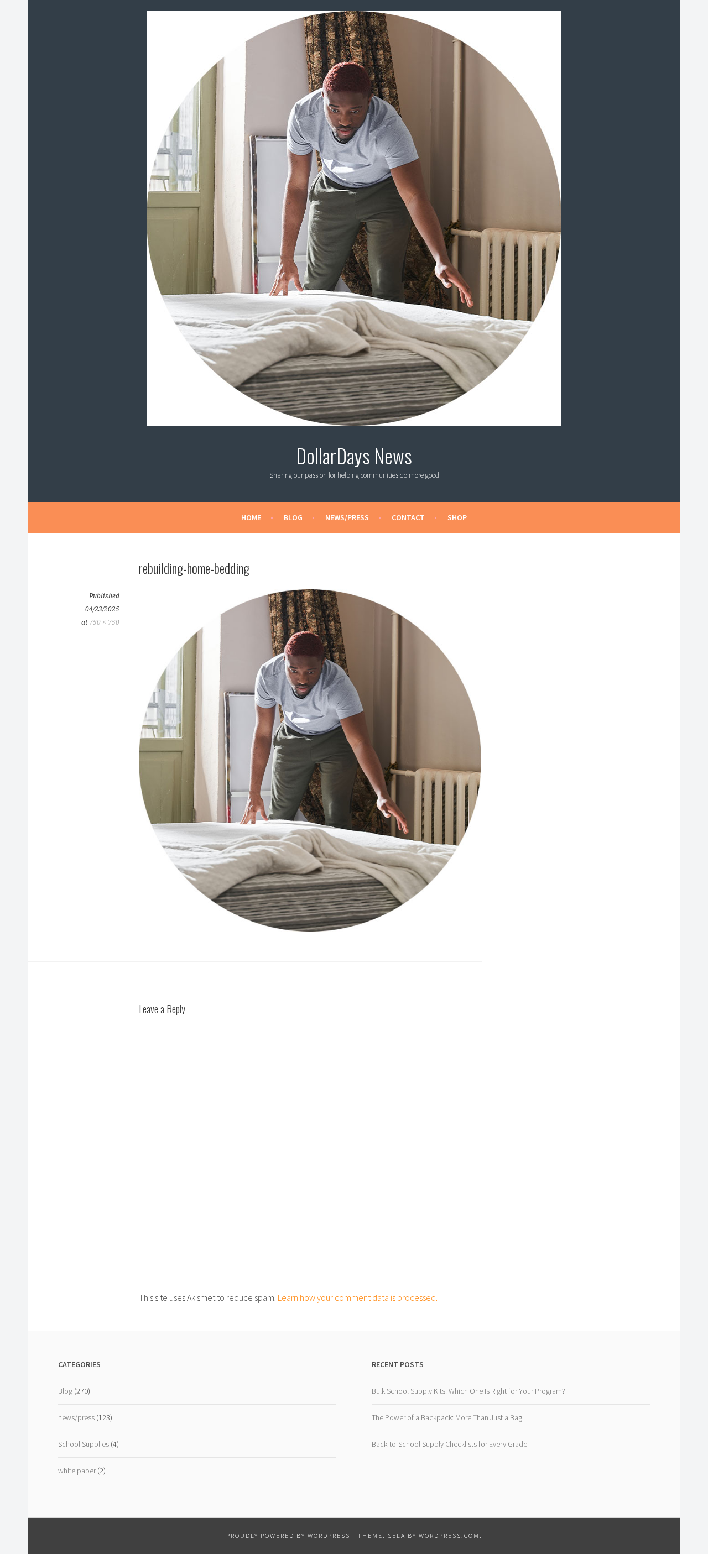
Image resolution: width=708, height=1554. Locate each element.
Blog (293, 517)
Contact (408, 517)
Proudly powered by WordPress (288, 1535)
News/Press (347, 517)
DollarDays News (354, 455)
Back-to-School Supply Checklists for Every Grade (449, 1444)
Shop (457, 517)
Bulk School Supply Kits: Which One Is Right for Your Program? (468, 1391)
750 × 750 (104, 622)
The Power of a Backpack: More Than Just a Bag (447, 1417)
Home (251, 517)
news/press (76, 1417)
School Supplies (83, 1444)
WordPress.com (449, 1535)
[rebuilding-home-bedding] (310, 928)
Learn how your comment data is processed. (358, 1297)
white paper (77, 1470)
